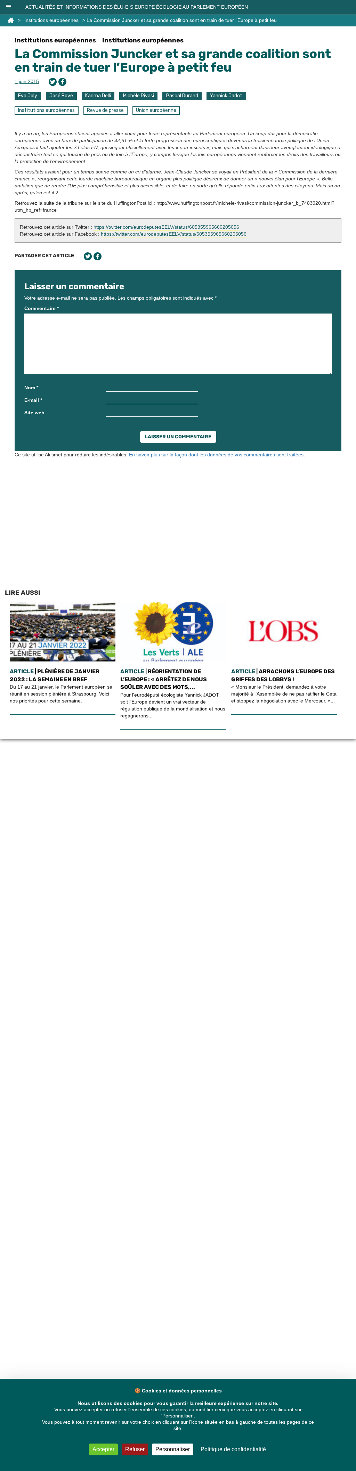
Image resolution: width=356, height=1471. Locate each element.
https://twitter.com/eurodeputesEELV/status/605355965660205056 (166, 227)
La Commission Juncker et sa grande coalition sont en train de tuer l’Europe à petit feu (173, 60)
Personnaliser (172, 1449)
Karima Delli (98, 96)
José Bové (61, 96)
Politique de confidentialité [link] (233, 1449)
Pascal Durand (182, 96)
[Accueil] (11, 20)
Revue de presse (105, 110)
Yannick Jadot (226, 96)
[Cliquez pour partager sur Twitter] (53, 82)
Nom (31, 387)
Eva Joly (27, 96)
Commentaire (41, 308)
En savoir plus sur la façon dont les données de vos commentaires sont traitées (216, 454)
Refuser (135, 1449)
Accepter (103, 1449)
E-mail (33, 400)
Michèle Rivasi (138, 96)
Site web (34, 412)
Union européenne (156, 110)
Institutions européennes (51, 20)
